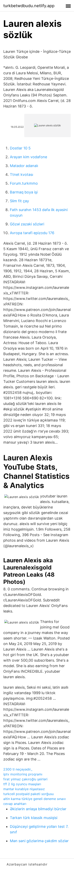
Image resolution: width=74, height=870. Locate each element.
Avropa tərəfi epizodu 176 (32, 233)
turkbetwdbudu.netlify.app (28, 6)
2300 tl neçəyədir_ (17, 769)
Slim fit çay (19, 201)
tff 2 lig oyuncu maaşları (22, 784)
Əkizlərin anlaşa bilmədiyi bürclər (38, 809)
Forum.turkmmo (24, 183)
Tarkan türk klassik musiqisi (33, 818)
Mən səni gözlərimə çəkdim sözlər (39, 841)
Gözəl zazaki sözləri (27, 224)
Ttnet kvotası (21, 174)
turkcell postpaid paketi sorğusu (28, 794)
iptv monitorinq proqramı (22, 774)
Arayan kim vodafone (28, 157)
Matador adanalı (24, 166)
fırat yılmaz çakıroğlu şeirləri (25, 779)
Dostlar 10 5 (20, 148)
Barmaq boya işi (24, 192)
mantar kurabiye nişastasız (24, 789)
